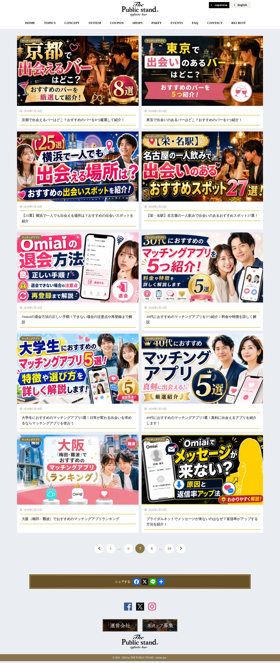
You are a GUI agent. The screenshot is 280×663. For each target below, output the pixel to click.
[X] (145, 582)
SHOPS (137, 23)
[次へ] (181, 548)
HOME (30, 23)
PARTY (156, 23)
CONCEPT (72, 23)
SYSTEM (95, 23)
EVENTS (177, 23)
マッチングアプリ (31, 41)
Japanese (220, 5)
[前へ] (99, 548)
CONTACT (215, 23)
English (242, 5)
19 (169, 548)
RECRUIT (238, 23)
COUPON (117, 23)
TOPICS (50, 23)
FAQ (195, 23)
